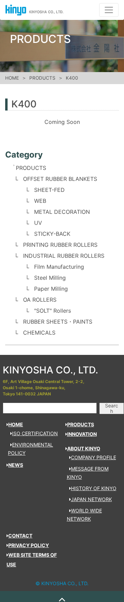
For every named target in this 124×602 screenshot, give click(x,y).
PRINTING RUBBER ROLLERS (60, 244)
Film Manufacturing (59, 266)
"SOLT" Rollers (52, 310)
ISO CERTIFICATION (35, 433)
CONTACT (20, 536)
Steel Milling (50, 277)
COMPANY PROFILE (93, 457)
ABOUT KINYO (83, 448)
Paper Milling (51, 288)
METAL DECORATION (62, 211)
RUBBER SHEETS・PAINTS (57, 321)
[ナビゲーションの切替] (108, 10)
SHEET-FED (49, 189)
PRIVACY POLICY (28, 545)
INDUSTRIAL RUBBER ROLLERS (63, 255)
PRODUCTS (42, 78)
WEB (40, 200)
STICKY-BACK (52, 233)
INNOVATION (82, 434)
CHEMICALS (39, 332)
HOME (12, 78)
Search (111, 408)
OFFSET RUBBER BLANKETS (60, 178)
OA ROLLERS (39, 299)
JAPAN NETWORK (91, 499)
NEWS (15, 465)
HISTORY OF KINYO (93, 488)
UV (38, 222)
